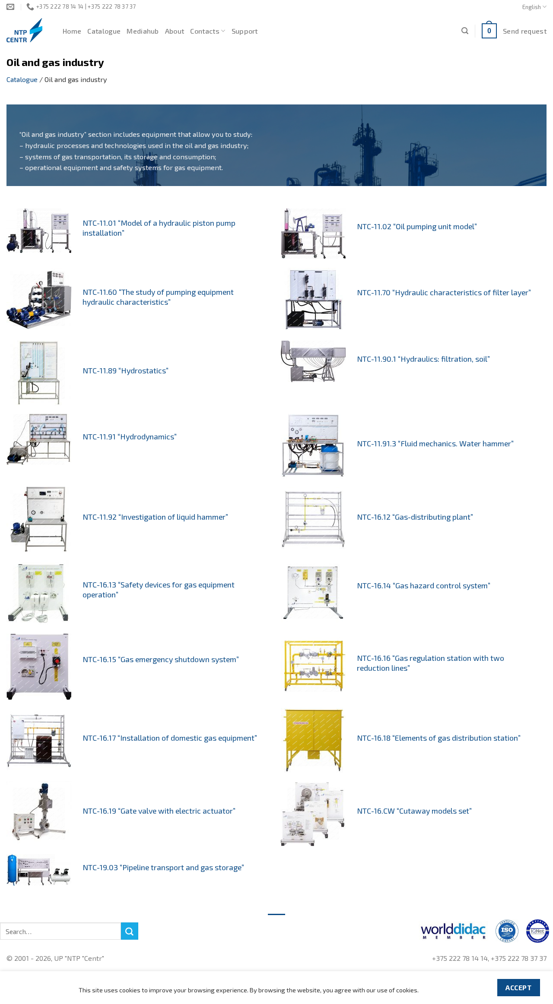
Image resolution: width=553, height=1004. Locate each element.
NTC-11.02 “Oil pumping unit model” (417, 226)
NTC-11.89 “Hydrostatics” (125, 370)
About (174, 31)
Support (245, 31)
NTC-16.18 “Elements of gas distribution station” (439, 737)
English (531, 6)
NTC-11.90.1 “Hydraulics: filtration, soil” (423, 358)
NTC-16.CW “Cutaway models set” (414, 810)
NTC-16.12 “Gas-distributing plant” (415, 516)
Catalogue (104, 31)
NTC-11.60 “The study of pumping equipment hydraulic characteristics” (158, 296)
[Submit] (129, 931)
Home (72, 31)
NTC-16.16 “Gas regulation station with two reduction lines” (430, 662)
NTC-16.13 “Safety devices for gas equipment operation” (159, 589)
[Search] (464, 30)
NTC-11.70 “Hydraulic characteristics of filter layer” (444, 292)
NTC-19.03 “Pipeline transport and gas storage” (163, 867)
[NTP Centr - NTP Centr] (28, 30)
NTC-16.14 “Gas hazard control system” (423, 585)
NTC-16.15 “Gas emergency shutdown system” (161, 659)
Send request (525, 31)
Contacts (204, 31)
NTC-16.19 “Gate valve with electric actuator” (159, 810)
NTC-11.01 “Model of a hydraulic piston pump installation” (159, 227)
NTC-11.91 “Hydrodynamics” (130, 436)
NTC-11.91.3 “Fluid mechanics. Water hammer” (435, 443)
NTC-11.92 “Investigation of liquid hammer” (155, 516)
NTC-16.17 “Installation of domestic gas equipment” (170, 737)
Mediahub (143, 31)
